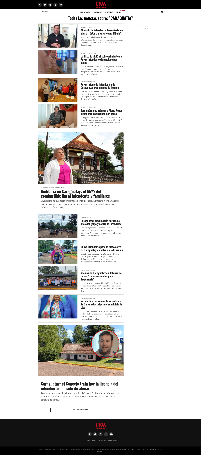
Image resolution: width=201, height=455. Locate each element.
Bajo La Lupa (98, 12)
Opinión (119, 11)
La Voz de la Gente (85, 12)
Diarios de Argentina (136, 24)
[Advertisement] (146, 42)
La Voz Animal (109, 12)
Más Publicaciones (80, 410)
